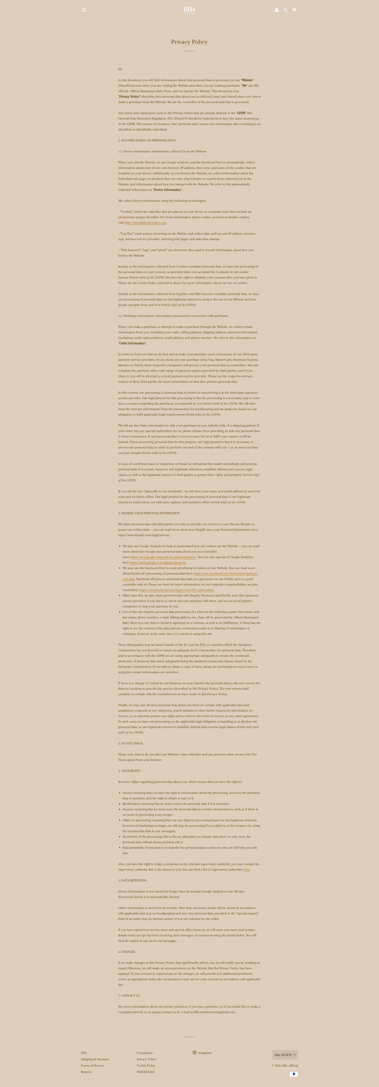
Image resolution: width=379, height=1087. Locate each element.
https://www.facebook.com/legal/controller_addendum (176, 590)
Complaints (145, 1053)
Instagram (204, 1053)
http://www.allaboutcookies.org (145, 223)
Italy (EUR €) (283, 1055)
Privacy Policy (146, 1059)
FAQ (83, 1053)
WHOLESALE (146, 1072)
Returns (86, 1072)
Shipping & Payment (95, 1059)
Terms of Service (92, 1065)
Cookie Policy (146, 1065)
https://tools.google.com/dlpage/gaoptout (158, 562)
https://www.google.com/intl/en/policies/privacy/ (163, 557)
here (247, 869)
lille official (290, 1065)
